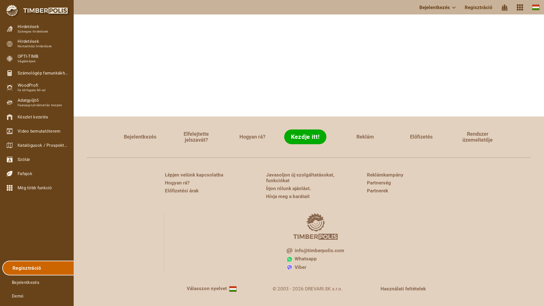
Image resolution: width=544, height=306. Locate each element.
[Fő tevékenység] (504, 7)
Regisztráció (478, 7)
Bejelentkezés (434, 7)
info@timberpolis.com (319, 250)
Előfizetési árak (182, 191)
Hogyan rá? (252, 137)
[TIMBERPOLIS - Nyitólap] (37, 10)
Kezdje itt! (305, 136)
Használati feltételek (403, 289)
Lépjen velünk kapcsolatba (194, 175)
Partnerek (377, 191)
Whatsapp (306, 259)
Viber (300, 267)
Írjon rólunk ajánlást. (288, 188)
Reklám (365, 137)
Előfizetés (421, 137)
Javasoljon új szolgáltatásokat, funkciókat (300, 177)
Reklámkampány (385, 175)
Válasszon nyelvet (207, 288)
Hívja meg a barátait (288, 196)
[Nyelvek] (536, 7)
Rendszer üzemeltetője (477, 137)
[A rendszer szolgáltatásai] (520, 7)
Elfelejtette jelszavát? (196, 137)
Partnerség (379, 183)
